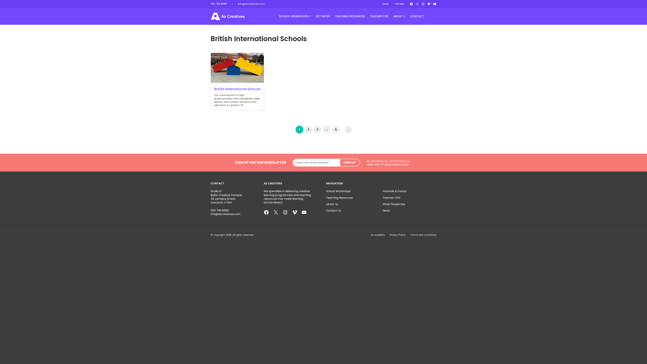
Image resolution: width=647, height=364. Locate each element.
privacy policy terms (396, 164)
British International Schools (237, 89)
